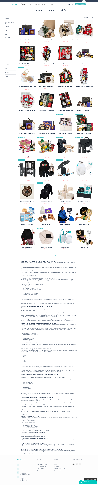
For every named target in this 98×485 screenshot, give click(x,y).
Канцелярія (7, 33)
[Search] (72, 4)
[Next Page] (62, 255)
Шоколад (7, 25)
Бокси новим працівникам (42, 464)
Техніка (6, 31)
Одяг (6, 30)
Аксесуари (7, 35)
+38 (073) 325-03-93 (66, 1)
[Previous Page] (49, 255)
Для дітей (7, 29)
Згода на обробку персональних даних (62, 470)
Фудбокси (7, 26)
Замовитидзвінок (81, 482)
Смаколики (7, 23)
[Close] (73, 464)
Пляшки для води (40, 468)
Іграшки (6, 27)
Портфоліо (56, 466)
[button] (69, 4)
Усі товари (39, 473)
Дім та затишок (8, 37)
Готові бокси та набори (9, 22)
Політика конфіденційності (60, 468)
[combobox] (87, 17)
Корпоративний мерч (41, 466)
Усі (5, 21)
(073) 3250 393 (23, 472)
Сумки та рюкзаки (41, 470)
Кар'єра (55, 464)
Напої (6, 34)
